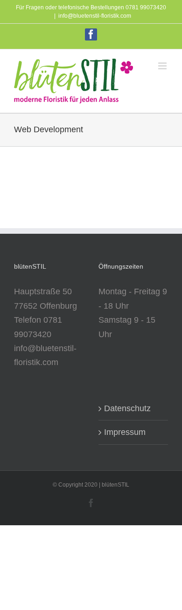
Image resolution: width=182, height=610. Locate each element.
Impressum (125, 432)
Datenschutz (127, 408)
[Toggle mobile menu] (163, 66)
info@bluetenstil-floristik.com (94, 16)
